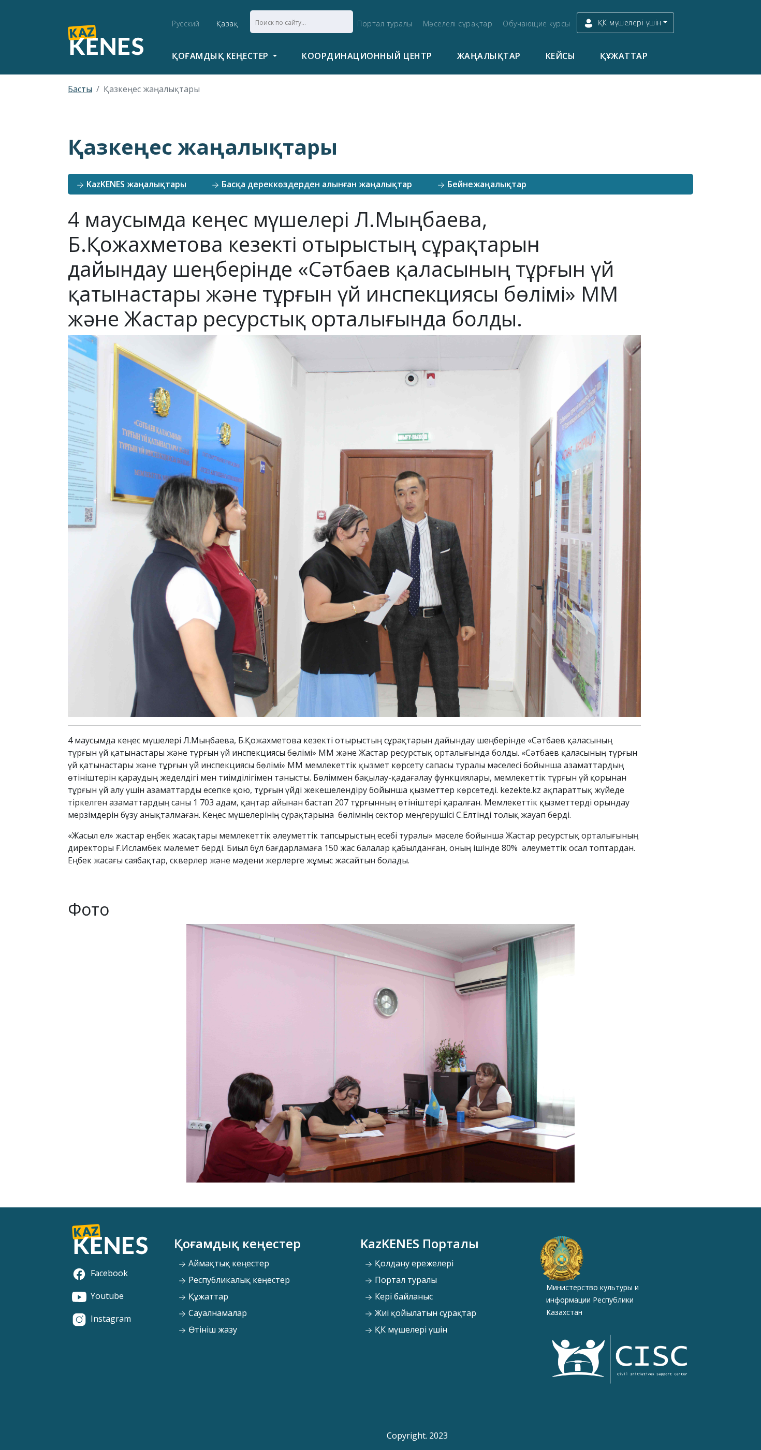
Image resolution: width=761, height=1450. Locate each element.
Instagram (111, 1318)
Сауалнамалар (216, 1313)
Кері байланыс (403, 1296)
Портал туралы (385, 23)
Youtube (107, 1296)
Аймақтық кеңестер (227, 1263)
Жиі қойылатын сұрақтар (424, 1313)
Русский (186, 23)
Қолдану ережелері (413, 1263)
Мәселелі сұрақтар (458, 23)
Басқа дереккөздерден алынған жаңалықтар (315, 184)
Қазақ (227, 23)
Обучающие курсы (536, 23)
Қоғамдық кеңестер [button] (221, 56)
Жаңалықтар (489, 56)
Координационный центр (367, 56)
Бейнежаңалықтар (485, 184)
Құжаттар (624, 56)
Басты (80, 89)
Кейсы (561, 56)
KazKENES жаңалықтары (135, 184)
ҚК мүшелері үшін (410, 1329)
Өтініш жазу (211, 1329)
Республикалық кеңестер (238, 1279)
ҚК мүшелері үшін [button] (630, 22)
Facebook (109, 1273)
